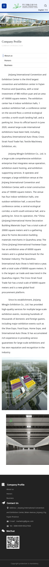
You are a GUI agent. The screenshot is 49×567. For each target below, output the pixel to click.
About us (10, 489)
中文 (46, 10)
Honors (9, 494)
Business (10, 498)
